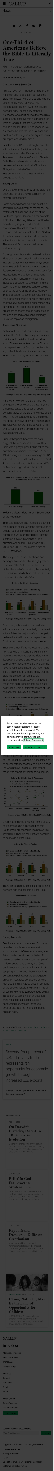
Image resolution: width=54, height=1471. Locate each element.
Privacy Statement (33, 740)
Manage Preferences (35, 747)
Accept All (14, 747)
